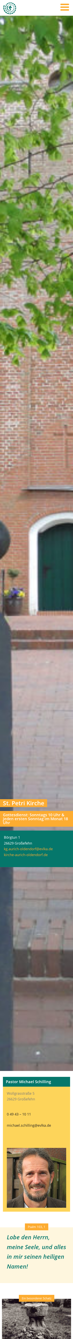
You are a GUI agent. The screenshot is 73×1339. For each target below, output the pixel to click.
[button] (36, 1226)
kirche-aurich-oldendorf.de (26, 854)
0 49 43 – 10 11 (19, 1114)
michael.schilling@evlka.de (29, 1125)
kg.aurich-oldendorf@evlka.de (28, 848)
